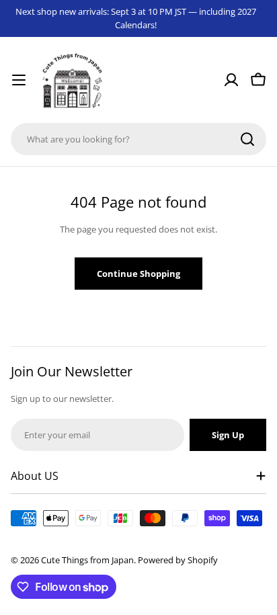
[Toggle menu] (19, 80)
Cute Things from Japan (87, 560)
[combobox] (138, 139)
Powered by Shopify (178, 560)
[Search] (247, 139)
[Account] (231, 80)
